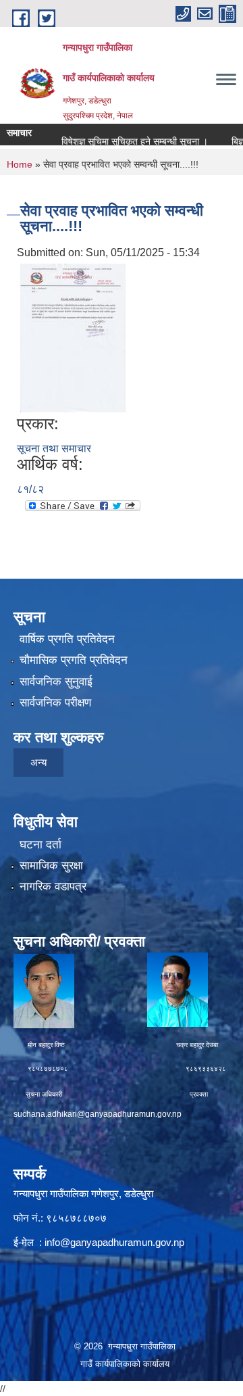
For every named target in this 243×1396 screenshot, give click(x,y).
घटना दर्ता (40, 844)
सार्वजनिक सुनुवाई (56, 681)
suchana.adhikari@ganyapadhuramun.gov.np (98, 1114)
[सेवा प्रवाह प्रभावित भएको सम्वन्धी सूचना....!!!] (73, 337)
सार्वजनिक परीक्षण (55, 702)
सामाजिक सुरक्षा (51, 865)
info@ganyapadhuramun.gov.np (114, 1242)
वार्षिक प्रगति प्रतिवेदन (67, 639)
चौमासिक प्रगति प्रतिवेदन (74, 660)
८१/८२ (30, 489)
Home (19, 164)
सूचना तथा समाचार (54, 448)
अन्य (38, 762)
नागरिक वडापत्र (53, 886)
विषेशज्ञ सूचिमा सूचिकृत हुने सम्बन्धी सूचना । (124, 141)
